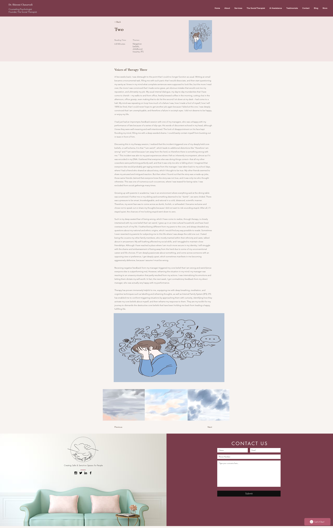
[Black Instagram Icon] (76, 473)
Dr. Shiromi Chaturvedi (21, 4)
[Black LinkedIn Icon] (86, 473)
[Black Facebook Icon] (90, 473)
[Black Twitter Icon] (81, 473)
